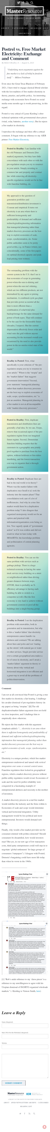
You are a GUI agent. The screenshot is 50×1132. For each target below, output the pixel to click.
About (5, 28)
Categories (20, 28)
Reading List (40, 28)
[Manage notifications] (44, 1127)
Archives (25, 33)
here (38, 991)
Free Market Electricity (19, 139)
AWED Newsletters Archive (23, 1102)
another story (27, 121)
